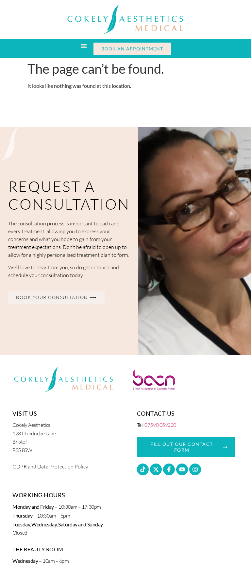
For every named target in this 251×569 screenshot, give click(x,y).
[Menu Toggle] (83, 46)
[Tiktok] (143, 469)
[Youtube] (182, 469)
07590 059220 (160, 425)
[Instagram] (195, 469)
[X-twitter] (156, 469)
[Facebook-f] (169, 469)
